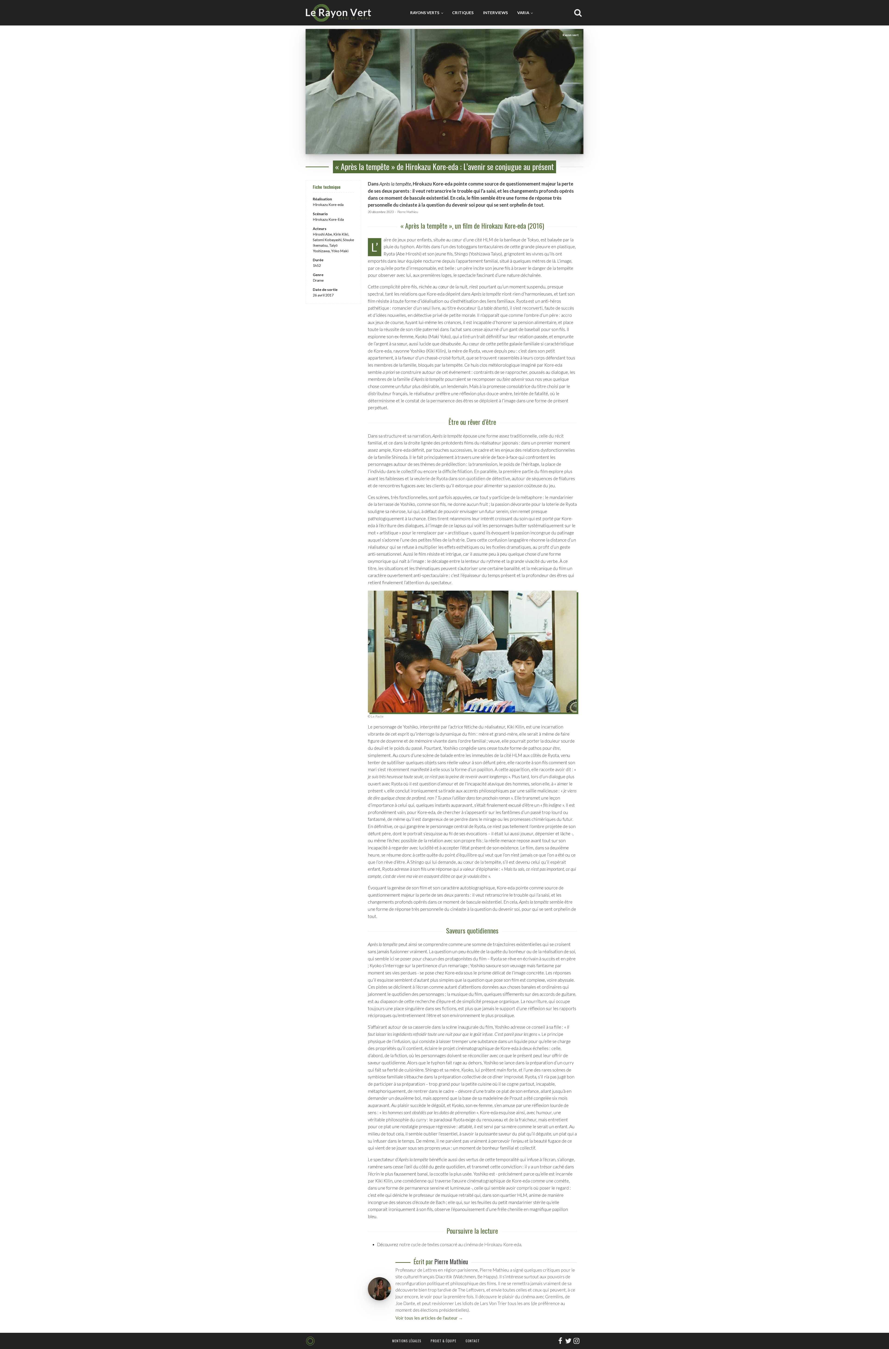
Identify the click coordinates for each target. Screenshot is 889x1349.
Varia (523, 12)
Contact (473, 1340)
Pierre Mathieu (407, 212)
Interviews (495, 12)
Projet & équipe (443, 1340)
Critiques (463, 12)
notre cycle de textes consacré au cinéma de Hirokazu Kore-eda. (460, 1244)
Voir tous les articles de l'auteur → (429, 1318)
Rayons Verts (424, 12)
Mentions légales (406, 1340)
